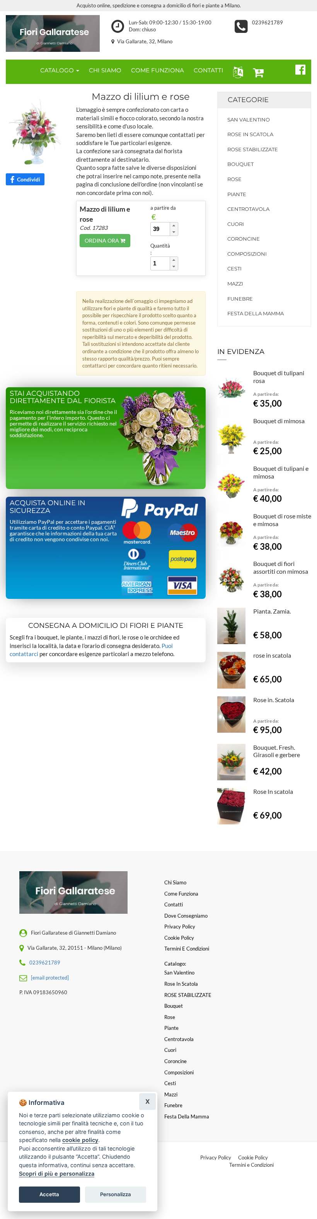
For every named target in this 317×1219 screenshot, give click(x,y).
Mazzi (235, 283)
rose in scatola (272, 655)
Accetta (49, 1194)
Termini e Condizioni (251, 1165)
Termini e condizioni (186, 948)
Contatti (173, 904)
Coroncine (243, 239)
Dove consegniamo (186, 916)
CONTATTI (208, 70)
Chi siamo (175, 882)
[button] (236, 72)
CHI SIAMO (105, 70)
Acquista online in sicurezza (47, 507)
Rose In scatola (273, 791)
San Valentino (248, 119)
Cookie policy (179, 938)
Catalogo (57, 70)
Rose (234, 179)
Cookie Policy (253, 1157)
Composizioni (247, 254)
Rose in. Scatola (273, 699)
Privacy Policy (215, 1157)
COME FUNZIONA (157, 70)
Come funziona (181, 894)
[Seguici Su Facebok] (297, 68)
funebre (240, 299)
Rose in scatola (250, 134)
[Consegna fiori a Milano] (53, 33)
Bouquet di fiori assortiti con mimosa (280, 567)
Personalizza (115, 1194)
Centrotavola (248, 209)
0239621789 (267, 22)
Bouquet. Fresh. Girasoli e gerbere (276, 751)
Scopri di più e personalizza (56, 1173)
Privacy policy (179, 926)
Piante (236, 194)
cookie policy (80, 1140)
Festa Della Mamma (255, 313)
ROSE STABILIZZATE (252, 149)
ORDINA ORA (102, 240)
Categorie (248, 100)
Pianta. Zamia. (272, 611)
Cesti (234, 268)
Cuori (235, 224)
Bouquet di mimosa (279, 420)
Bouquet (240, 164)
